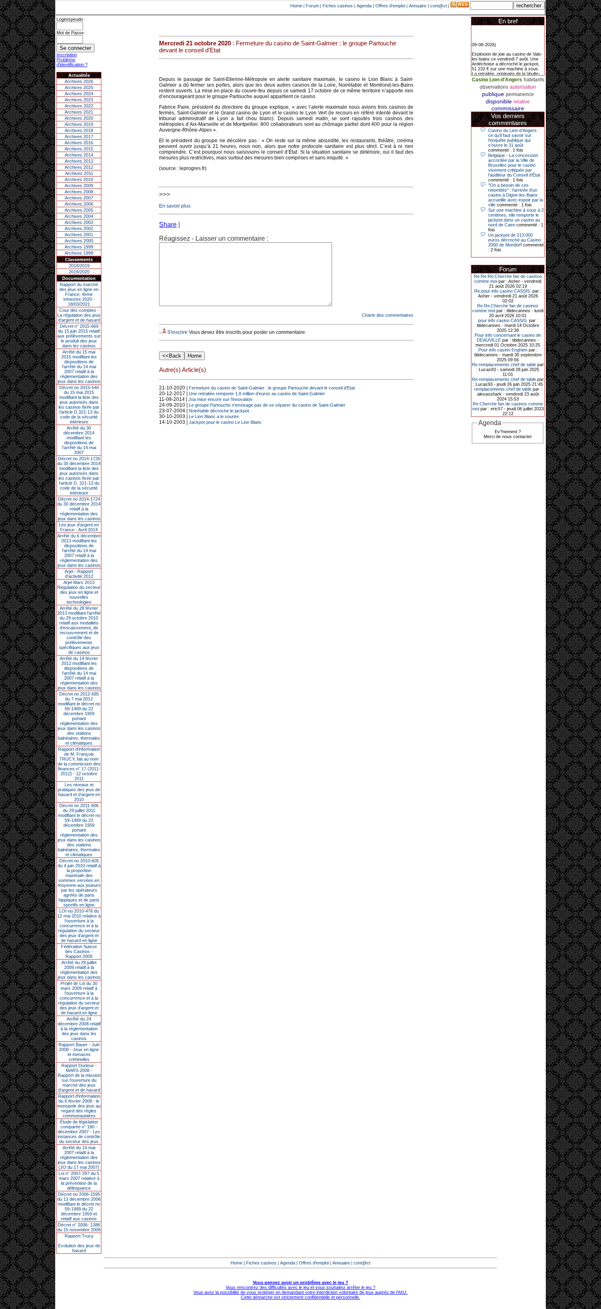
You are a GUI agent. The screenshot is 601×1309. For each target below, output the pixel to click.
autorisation (523, 87)
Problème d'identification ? (71, 62)
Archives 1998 (79, 253)
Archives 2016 (79, 142)
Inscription (66, 54)
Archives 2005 (79, 210)
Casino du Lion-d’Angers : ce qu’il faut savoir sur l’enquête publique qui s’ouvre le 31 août (513, 138)
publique (493, 94)
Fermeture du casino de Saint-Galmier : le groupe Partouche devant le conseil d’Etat (272, 387)
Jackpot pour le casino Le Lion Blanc (225, 422)
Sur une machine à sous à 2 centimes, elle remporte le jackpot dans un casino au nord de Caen (516, 217)
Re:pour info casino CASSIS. (502, 291)
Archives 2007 (79, 197)
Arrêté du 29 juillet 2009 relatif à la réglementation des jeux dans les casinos (79, 970)
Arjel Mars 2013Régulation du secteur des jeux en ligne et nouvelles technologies (79, 592)
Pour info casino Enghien (502, 349)
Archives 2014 (79, 154)
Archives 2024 (79, 93)
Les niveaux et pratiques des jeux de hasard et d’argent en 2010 (79, 792)
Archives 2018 (79, 130)
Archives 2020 (79, 118)
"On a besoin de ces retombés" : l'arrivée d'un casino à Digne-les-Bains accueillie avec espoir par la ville (515, 195)
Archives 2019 (79, 124)
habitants (534, 80)
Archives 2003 (79, 222)
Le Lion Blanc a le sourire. (214, 416)
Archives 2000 (79, 240)
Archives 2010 (79, 179)
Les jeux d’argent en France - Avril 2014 (79, 527)
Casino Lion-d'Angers (497, 80)
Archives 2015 (79, 148)
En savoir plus (175, 206)
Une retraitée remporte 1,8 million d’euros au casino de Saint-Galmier (257, 393)
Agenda (364, 5)
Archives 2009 (79, 185)
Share (168, 224)
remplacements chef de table (502, 389)
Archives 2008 (79, 191)
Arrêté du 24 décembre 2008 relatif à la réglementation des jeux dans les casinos (79, 1028)
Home (296, 5)
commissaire (507, 108)
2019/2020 (79, 271)
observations (494, 87)
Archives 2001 (79, 234)
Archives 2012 (79, 167)
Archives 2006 (79, 203)
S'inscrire (177, 332)
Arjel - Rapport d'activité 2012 (79, 574)
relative (522, 102)
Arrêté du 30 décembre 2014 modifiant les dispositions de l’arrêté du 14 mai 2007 (79, 440)
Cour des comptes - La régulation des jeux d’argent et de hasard (79, 315)
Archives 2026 (79, 81)
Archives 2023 (79, 99)
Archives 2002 (79, 228)
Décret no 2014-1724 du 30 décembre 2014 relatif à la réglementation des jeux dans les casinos (79, 509)
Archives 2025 (79, 87)
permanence (520, 94)
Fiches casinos (338, 5)
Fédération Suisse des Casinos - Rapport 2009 (79, 951)
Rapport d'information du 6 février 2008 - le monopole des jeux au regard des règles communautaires (79, 1106)
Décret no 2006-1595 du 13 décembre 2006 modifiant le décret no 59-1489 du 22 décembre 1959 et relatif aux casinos (79, 1206)
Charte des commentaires (387, 315)
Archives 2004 (79, 216)
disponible (499, 101)
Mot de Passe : (71, 32)
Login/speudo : (70, 19)
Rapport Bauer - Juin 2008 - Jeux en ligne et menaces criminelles (79, 1052)
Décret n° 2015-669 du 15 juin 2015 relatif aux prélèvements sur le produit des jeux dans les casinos (79, 336)
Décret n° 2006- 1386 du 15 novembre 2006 (79, 1227)
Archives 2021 (79, 112)
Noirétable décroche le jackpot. (219, 410)
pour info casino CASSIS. (503, 320)
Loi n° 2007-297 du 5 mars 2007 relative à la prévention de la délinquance (78, 1180)
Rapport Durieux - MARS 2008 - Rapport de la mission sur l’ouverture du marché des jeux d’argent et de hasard (79, 1077)
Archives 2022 (79, 105)
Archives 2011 (79, 173)
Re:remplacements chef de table (504, 364)
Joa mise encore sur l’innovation (220, 399)
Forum (312, 5)
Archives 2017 (79, 136)
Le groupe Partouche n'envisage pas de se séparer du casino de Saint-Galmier (267, 405)
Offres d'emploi (390, 5)
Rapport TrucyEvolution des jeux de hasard (79, 1243)
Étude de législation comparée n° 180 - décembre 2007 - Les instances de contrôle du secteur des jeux (79, 1131)
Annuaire (417, 5)
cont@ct (438, 5)
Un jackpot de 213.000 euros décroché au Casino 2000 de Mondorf (514, 240)
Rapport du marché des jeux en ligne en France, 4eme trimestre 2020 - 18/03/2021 (79, 294)
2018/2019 (79, 265)
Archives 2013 (79, 161)
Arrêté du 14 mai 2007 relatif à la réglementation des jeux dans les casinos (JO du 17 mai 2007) (79, 1157)
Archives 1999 (79, 246)
